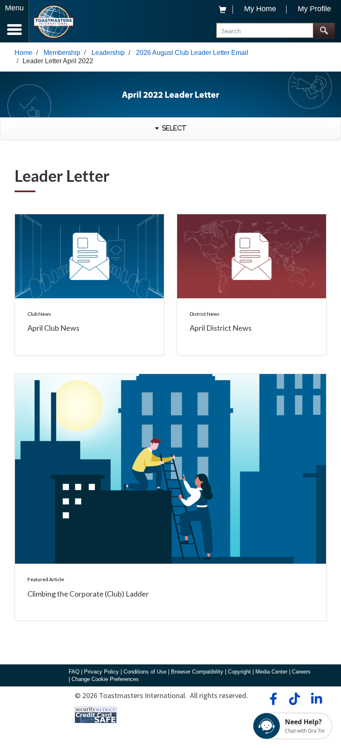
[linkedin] (316, 699)
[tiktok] (294, 699)
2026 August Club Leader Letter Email (192, 52)
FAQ (74, 672)
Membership (62, 52)
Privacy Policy (101, 672)
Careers (301, 672)
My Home (260, 9)
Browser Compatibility (197, 672)
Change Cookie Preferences (105, 679)
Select (172, 128)
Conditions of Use (145, 672)
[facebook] (272, 699)
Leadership (108, 52)
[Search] (324, 30)
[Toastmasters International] (53, 22)
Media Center (271, 672)
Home (23, 52)
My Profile (314, 9)
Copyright (239, 672)
